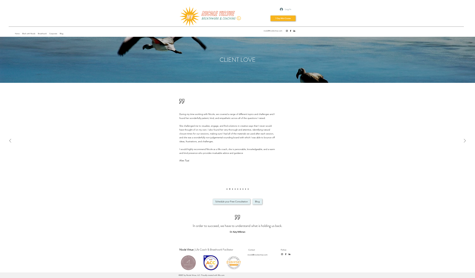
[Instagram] (287, 31)
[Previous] (10, 141)
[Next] (465, 141)
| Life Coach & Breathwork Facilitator (214, 249)
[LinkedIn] (294, 31)
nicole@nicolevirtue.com (273, 31)
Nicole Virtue (186, 249)
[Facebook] (290, 31)
